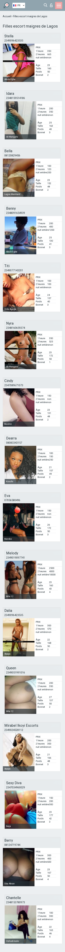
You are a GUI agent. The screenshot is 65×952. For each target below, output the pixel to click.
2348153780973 (15, 902)
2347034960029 (15, 787)
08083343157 (14, 442)
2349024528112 (13, 730)
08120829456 (12, 155)
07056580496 (12, 500)
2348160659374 (15, 327)
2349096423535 (13, 40)
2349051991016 (15, 672)
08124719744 (12, 845)
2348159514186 (15, 98)
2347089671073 (13, 385)
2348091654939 (15, 213)
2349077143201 (13, 270)
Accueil (7, 16)
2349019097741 (15, 557)
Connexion (52, 4)
